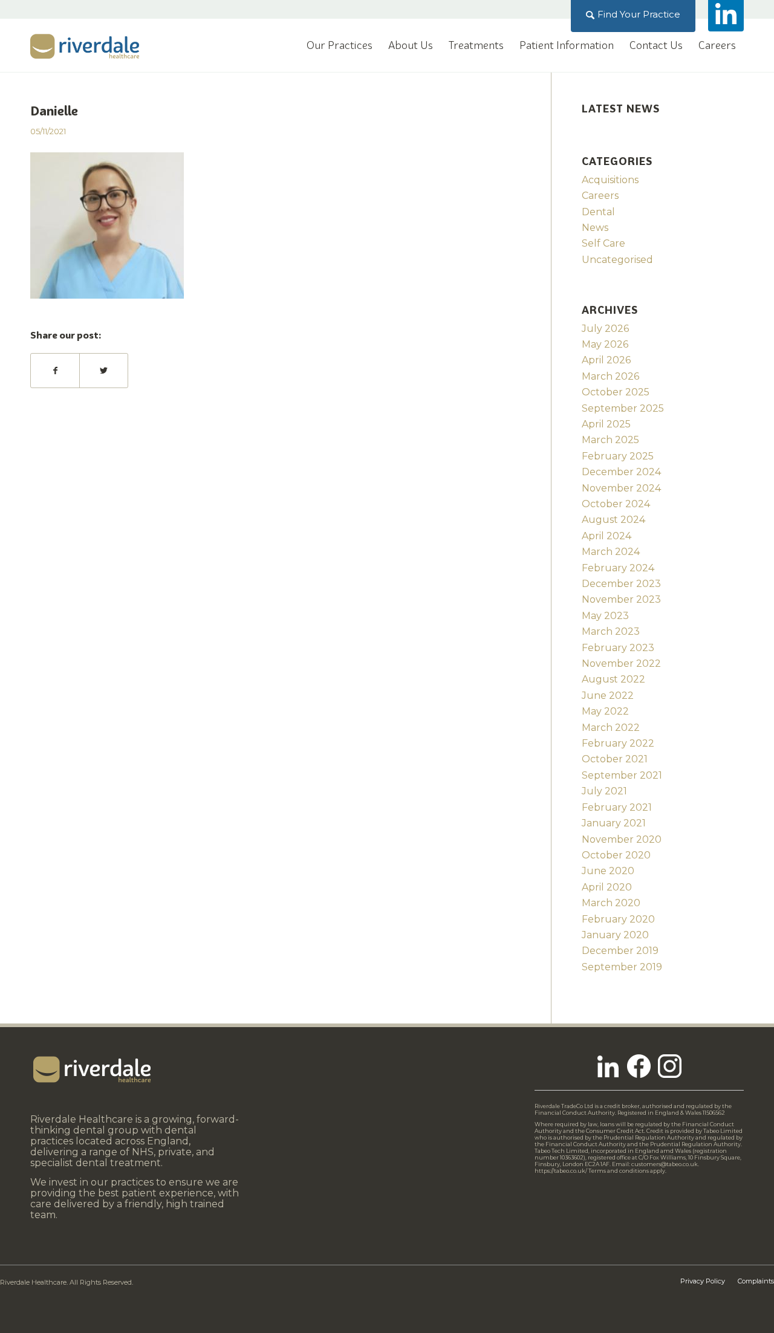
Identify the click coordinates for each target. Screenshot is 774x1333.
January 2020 (615, 935)
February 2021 (617, 807)
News (595, 227)
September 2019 (622, 967)
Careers (600, 195)
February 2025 (618, 456)
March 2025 (610, 440)
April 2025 (606, 424)
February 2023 (618, 648)
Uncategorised (617, 259)
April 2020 (607, 887)
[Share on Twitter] (104, 371)
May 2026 (605, 344)
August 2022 (613, 679)
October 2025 (615, 392)
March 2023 (611, 631)
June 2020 (608, 871)
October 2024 (616, 504)
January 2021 (614, 823)
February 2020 (618, 919)
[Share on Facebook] (55, 371)
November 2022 (621, 663)
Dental (598, 212)
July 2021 (604, 791)
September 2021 (622, 775)
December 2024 (621, 472)
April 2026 (606, 360)
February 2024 (618, 568)
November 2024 (621, 488)
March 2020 (611, 903)
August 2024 (613, 519)
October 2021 (615, 759)
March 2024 (611, 551)
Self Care (603, 243)
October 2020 (616, 855)
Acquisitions (610, 180)
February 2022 (618, 743)
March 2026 (610, 376)
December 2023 (621, 583)
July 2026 (605, 328)
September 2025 (623, 408)
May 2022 (605, 711)
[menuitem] (633, 14)
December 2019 (620, 950)
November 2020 (622, 839)
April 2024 (606, 536)
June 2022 (608, 695)
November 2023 (621, 599)
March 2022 (611, 727)
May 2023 (605, 615)
